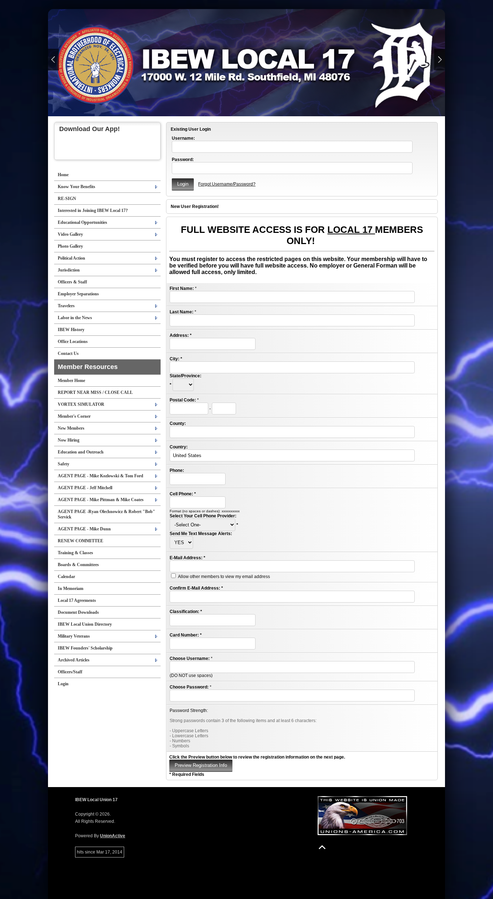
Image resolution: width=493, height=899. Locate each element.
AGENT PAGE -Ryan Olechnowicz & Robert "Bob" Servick (106, 514)
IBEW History (71, 329)
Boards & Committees (78, 564)
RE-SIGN (67, 198)
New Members (71, 428)
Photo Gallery (70, 246)
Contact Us (68, 353)
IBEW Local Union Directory (85, 624)
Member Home (71, 380)
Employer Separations (78, 293)
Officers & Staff (72, 282)
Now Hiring (68, 440)
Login (63, 683)
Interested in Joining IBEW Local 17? (93, 210)
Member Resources (88, 366)
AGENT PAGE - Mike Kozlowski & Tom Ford (100, 475)
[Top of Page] (322, 847)
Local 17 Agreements (77, 600)
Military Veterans (74, 636)
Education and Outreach (81, 452)
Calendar (66, 576)
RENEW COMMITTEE (80, 540)
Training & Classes (75, 552)
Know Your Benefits (76, 186)
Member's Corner (74, 416)
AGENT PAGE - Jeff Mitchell (85, 487)
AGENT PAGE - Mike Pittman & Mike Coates (101, 499)
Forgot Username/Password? (227, 184)
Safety (63, 463)
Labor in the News (75, 317)
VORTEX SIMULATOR (81, 404)
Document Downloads (78, 612)
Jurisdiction (69, 270)
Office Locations (73, 341)
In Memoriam (70, 588)
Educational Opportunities (82, 222)
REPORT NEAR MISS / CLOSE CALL (95, 392)
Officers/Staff (70, 671)
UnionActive (112, 835)
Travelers (66, 305)
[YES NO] (181, 542)
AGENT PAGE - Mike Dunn (84, 528)
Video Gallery (70, 234)
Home (63, 174)
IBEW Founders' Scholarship (85, 648)
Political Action (71, 258)
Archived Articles (74, 660)
